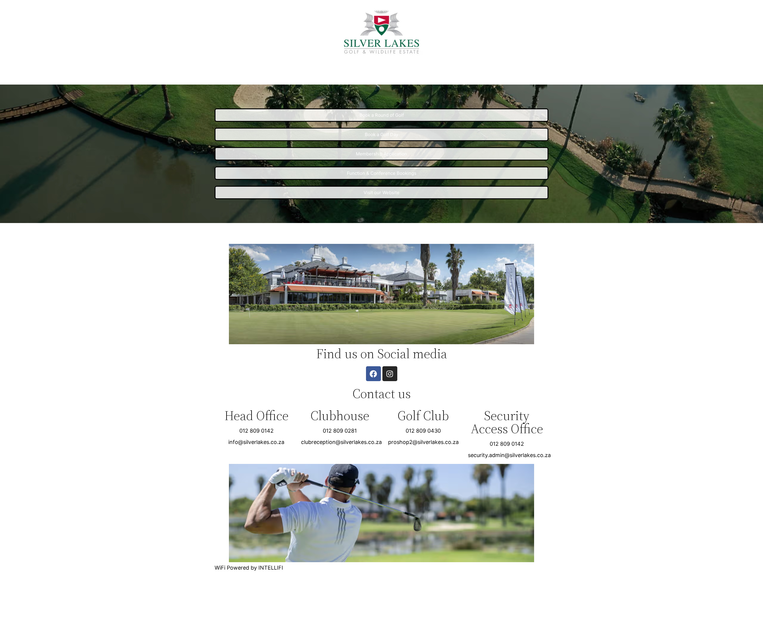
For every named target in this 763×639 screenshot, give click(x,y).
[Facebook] (373, 373)
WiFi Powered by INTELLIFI (249, 568)
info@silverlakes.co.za (256, 442)
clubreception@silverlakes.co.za (341, 442)
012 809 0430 (423, 431)
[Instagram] (389, 373)
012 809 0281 (340, 431)
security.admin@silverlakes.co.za (509, 455)
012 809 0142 (256, 431)
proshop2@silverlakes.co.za (423, 442)
